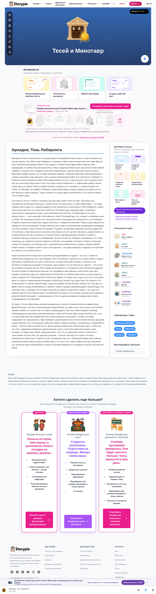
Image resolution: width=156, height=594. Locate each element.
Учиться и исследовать (54, 551)
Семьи (48, 4)
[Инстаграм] (12, 572)
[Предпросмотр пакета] (30, 108)
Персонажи (49, 555)
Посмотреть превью (45, 111)
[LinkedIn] (39, 572)
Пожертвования (121, 573)
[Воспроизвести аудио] (145, 59)
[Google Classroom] (9, 46)
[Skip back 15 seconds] (138, 590)
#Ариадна (119, 335)
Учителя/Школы (86, 551)
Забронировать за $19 (133, 582)
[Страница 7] (89, 121)
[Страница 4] (59, 121)
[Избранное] (9, 14)
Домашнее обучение (60, 3)
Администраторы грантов (90, 560)
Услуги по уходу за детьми (90, 564)
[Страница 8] (99, 121)
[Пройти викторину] (9, 30)
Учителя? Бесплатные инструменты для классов (129, 210)
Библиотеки (84, 555)
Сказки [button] (36, 4)
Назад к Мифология (125, 351)
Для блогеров (120, 560)
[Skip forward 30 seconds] (153, 590)
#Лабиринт (132, 335)
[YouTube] (28, 572)
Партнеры (84, 568)
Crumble (105, 4)
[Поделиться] (9, 36)
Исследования (121, 564)
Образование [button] (76, 4)
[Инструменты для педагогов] (9, 52)
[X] (33, 572)
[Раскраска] (9, 20)
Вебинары (119, 555)
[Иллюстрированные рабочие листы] (9, 25)
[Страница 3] (49, 121)
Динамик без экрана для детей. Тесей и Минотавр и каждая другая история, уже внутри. (48, 581)
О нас (117, 568)
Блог (117, 551)
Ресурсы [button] (92, 4)
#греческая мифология (125, 323)
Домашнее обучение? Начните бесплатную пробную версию (127, 218)
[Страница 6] (79, 121)
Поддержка (119, 577)
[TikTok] (23, 572)
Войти (122, 4)
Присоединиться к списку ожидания (103, 582)
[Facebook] (17, 572)
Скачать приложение (53, 568)
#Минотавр (129, 329)
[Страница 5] (69, 121)
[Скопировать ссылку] (9, 41)
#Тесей (118, 329)
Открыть (48, 560)
